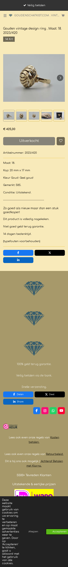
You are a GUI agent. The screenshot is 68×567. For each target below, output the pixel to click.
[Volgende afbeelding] (60, 78)
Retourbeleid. (54, 454)
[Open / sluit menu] (5, 15)
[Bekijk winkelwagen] (62, 15)
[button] (9, 115)
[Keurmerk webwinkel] (10, 430)
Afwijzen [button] (33, 531)
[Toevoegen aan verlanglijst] (61, 141)
